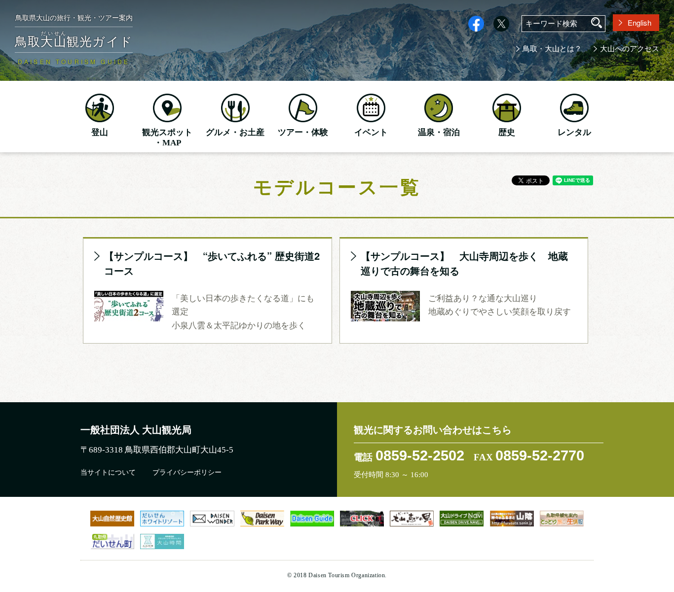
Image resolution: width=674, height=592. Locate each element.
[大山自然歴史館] (112, 518)
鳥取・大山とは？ (552, 49)
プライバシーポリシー (187, 472)
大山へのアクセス (629, 49)
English (639, 22)
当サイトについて (108, 472)
